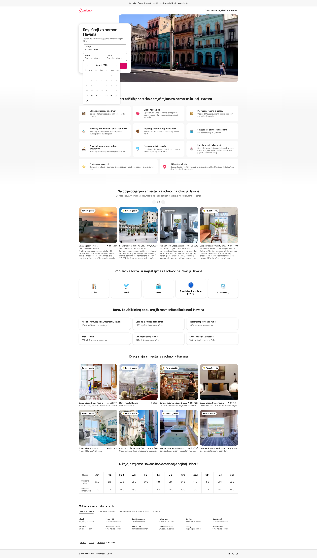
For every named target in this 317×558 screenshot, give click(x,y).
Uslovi (109, 554)
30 (116, 96)
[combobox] (105, 49)
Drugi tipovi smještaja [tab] (106, 511)
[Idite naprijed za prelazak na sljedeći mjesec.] (116, 65)
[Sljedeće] (163, 202)
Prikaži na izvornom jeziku (177, 3)
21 (106, 90)
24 (87, 96)
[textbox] (94, 58)
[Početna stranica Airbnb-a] (85, 10)
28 (106, 96)
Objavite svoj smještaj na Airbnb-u (221, 10)
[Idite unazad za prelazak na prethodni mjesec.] (87, 65)
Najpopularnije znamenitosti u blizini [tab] (133, 511)
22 (111, 90)
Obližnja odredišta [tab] (86, 511)
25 (92, 96)
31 (87, 101)
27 (102, 96)
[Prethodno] (154, 202)
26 (97, 96)
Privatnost (100, 554)
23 (116, 90)
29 (111, 96)
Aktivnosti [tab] (156, 511)
